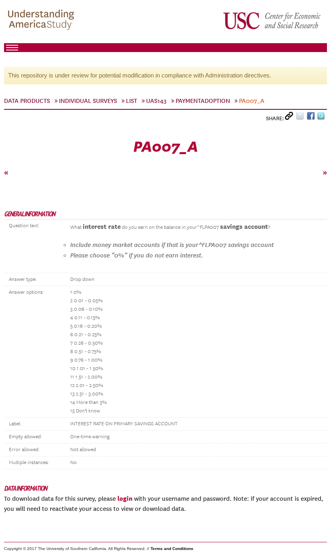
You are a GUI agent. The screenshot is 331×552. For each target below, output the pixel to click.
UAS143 (156, 101)
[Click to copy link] (290, 117)
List (131, 101)
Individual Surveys (88, 101)
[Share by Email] (301, 117)
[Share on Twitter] (322, 117)
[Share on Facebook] (312, 117)
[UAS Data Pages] (42, 20)
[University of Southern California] (272, 20)
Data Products (27, 101)
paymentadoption (203, 101)
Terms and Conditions (172, 548)
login (124, 498)
